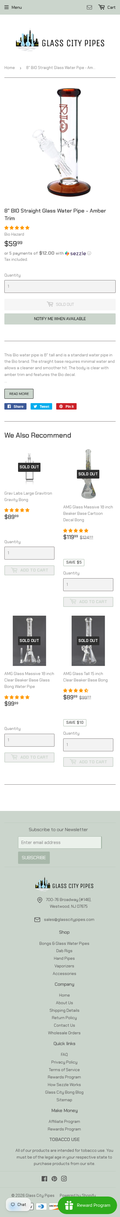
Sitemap (64, 1099)
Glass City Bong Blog (64, 1092)
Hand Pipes (64, 958)
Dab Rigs (64, 950)
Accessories (64, 973)
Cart (111, 7)
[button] (17, 227)
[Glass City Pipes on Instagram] (64, 1179)
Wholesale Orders (64, 1032)
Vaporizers (64, 966)
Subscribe (34, 858)
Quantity (12, 275)
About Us (64, 1002)
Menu (17, 7)
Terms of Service (64, 1069)
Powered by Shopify (78, 1195)
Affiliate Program (64, 1121)
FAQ (64, 1054)
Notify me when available (60, 318)
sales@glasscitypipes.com (69, 919)
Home (9, 67)
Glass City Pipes (40, 1195)
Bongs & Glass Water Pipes (64, 943)
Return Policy (64, 1017)
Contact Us (64, 1025)
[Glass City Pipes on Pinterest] (54, 1179)
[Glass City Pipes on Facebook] (44, 1179)
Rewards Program (64, 1077)
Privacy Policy (64, 1062)
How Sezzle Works (64, 1084)
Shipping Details (65, 1010)
